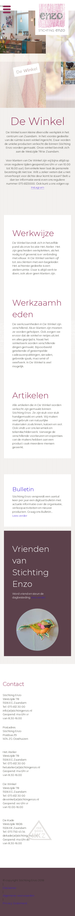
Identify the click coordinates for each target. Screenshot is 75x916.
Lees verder (19, 515)
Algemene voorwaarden (18, 895)
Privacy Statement (15, 903)
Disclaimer (9, 888)
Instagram (37, 187)
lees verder (38, 597)
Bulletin (23, 489)
